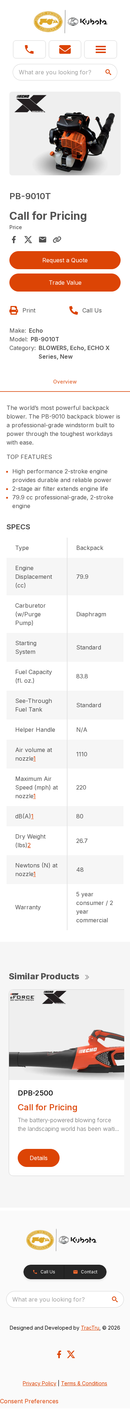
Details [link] (39, 1158)
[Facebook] (59, 1354)
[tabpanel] (65, 135)
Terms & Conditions (84, 1383)
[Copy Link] (57, 239)
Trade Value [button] (65, 282)
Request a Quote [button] (65, 260)
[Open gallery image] (65, 133)
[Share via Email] (42, 239)
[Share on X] (28, 239)
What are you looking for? (55, 72)
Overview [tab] (65, 382)
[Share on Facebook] (13, 239)
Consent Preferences (29, 1401)
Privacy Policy (39, 1383)
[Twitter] (70, 1354)
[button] (29, 49)
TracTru (90, 1328)
